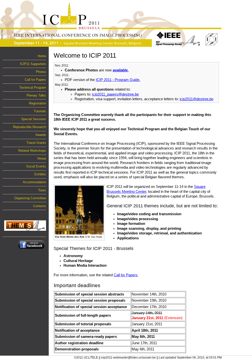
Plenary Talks (36, 95)
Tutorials (40, 111)
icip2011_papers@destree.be (115, 94)
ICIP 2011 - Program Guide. (118, 80)
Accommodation (34, 182)
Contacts (39, 206)
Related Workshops (32, 150)
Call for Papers (35, 80)
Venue (41, 158)
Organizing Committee (30, 198)
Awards (40, 135)
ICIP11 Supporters (33, 64)
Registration (37, 103)
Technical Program (32, 87)
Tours (42, 190)
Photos (41, 72)
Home (42, 56)
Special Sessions (33, 119)
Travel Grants (36, 143)
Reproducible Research (29, 127)
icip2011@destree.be (196, 99)
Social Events (36, 166)
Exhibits (40, 174)
